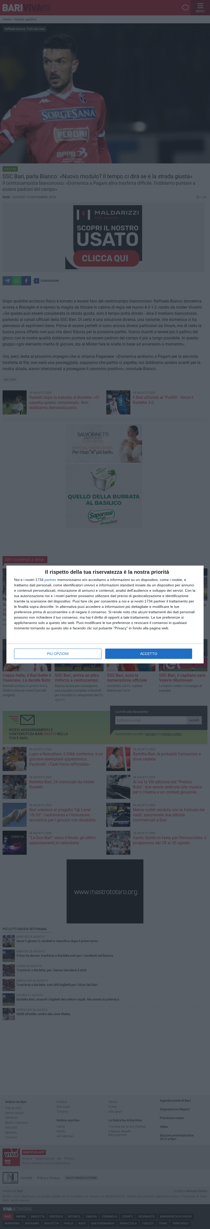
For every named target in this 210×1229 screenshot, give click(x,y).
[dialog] (105, 614)
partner (50, 579)
